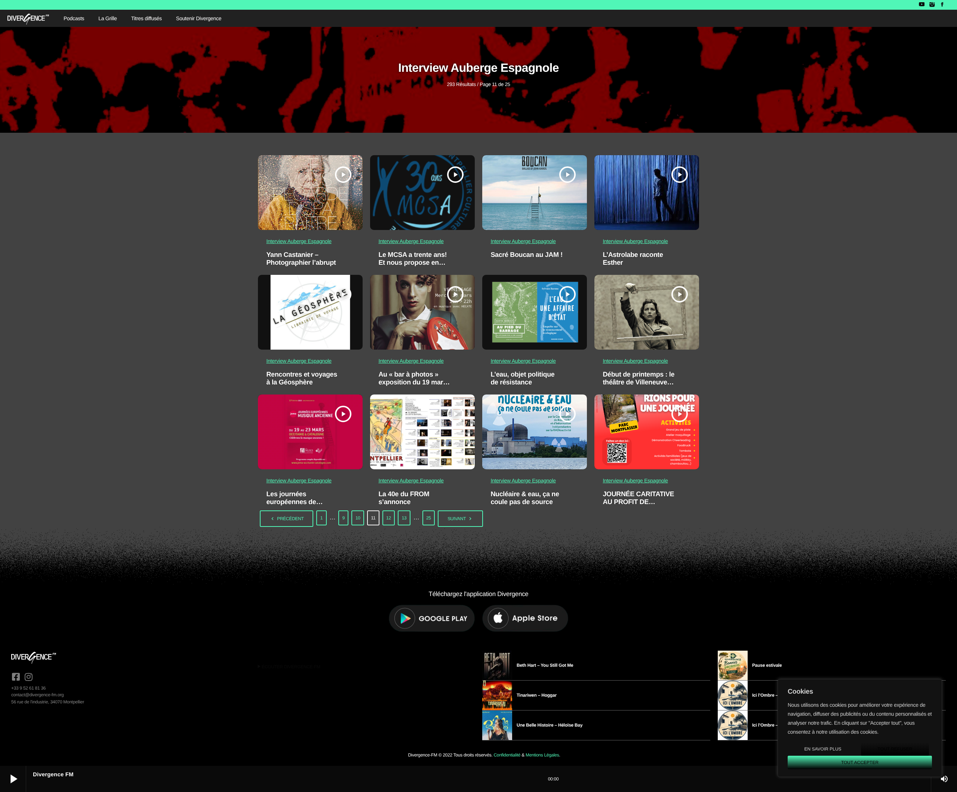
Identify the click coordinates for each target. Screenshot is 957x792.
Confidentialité (506, 755)
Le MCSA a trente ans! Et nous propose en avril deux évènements (413, 262)
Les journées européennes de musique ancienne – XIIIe (297, 506)
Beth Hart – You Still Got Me (545, 665)
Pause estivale (767, 665)
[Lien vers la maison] (28, 18)
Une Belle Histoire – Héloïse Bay (549, 725)
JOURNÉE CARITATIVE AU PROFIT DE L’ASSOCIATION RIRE (638, 502)
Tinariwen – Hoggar (537, 695)
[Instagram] (932, 4)
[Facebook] (942, 4)
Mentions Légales (542, 755)
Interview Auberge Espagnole (298, 241)
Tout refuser (895, 749)
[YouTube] (921, 4)
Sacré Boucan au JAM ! (526, 254)
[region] (860, 728)
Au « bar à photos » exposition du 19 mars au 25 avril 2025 (412, 382)
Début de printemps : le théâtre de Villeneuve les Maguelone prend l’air (638, 386)
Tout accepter (859, 762)
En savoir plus (822, 749)
